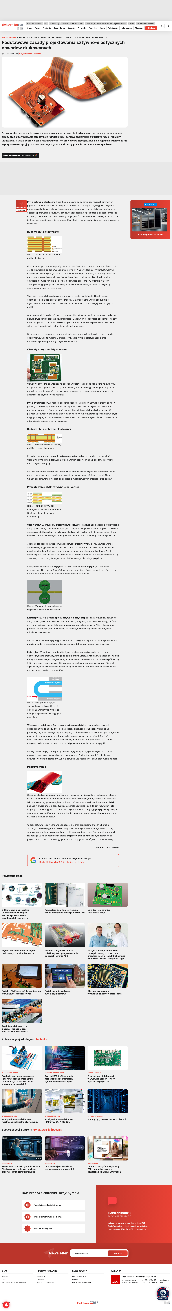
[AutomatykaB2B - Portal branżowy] (12, 24)
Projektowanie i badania (145, 24)
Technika (92, 28)
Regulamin (41, 1276)
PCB (46, 24)
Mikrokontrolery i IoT (104, 24)
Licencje (40, 1279)
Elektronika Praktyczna (81, 1282)
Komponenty (54, 24)
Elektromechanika (76, 24)
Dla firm (151, 28)
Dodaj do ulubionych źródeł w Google (18, 155)
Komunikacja (90, 24)
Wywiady (82, 28)
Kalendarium (126, 28)
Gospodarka (59, 28)
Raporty (71, 28)
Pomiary (131, 24)
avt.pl (162, 1283)
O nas (4, 1279)
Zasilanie (64, 24)
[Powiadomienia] (6, 1304)
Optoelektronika (120, 24)
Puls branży (113, 28)
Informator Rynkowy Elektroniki (14, 1282)
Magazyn (139, 28)
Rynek (29, 28)
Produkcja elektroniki (34, 24)
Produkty (47, 28)
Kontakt (5, 1276)
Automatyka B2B (79, 1276)
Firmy (37, 28)
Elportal (75, 1279)
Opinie (102, 28)
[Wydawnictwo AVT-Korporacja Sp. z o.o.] (115, 1280)
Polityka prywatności (45, 1282)
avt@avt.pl (165, 1280)
